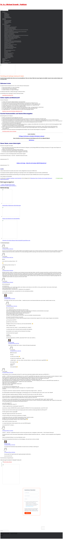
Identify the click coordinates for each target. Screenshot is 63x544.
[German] (2, 464)
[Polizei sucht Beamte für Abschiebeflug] (11, 216)
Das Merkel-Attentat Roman (8, 48)
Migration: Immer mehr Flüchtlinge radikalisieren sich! (12, 111)
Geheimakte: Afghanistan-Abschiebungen (11, 205)
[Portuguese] (2, 465)
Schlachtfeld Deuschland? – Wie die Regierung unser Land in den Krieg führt (16, 29)
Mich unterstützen (5, 63)
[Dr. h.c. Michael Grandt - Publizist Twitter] (0, 7)
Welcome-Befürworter (4, 179)
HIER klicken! (31, 140)
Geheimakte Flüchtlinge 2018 (7, 95)
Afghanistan (33, 178)
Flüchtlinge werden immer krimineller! (9, 131)
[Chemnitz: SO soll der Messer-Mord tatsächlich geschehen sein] (9, 238)
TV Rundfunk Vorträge (5, 60)
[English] (2, 463)
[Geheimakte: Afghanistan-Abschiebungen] (7, 203)
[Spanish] (2, 466)
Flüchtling (40, 178)
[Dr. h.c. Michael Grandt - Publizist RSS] (1, 7)
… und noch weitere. (7, 57)
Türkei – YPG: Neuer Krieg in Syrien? (7, 184)
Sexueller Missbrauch (48, 178)
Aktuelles (8, 178)
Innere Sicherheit (18, 178)
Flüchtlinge (12, 178)
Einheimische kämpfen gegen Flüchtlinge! (8, 185)
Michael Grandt (7, 297)
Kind (43, 178)
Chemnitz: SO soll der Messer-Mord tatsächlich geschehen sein (16, 240)
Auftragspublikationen (7, 17)
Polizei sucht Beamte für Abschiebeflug (11, 218)
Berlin (36, 178)
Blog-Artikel (4, 19)
